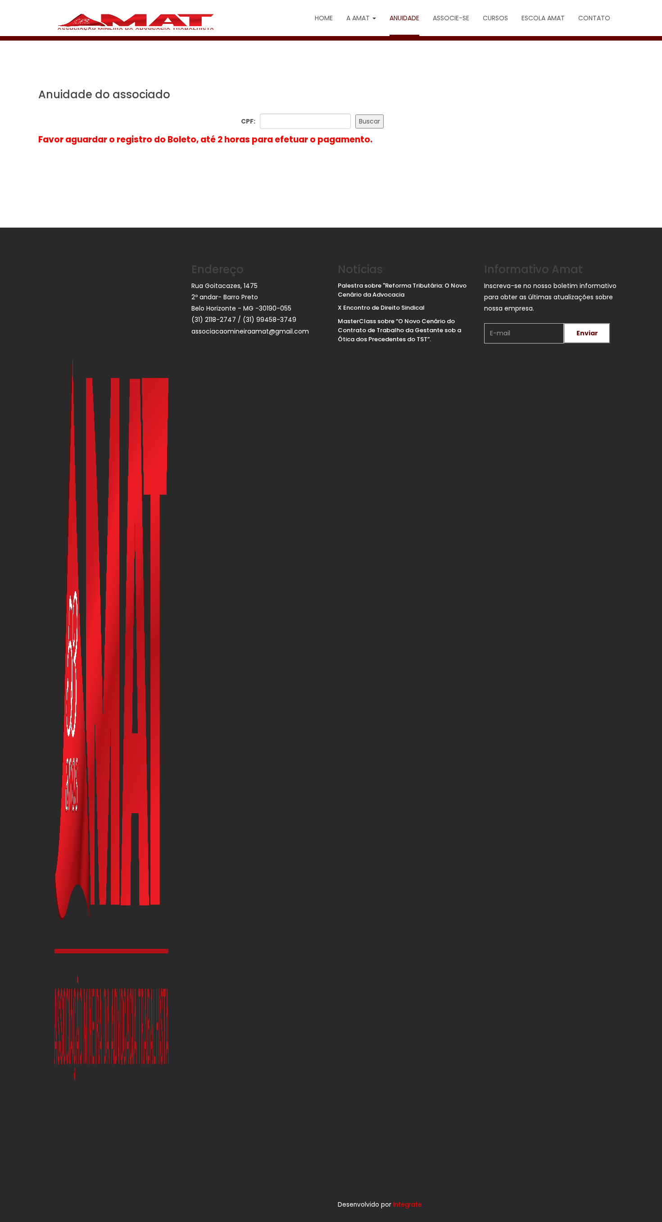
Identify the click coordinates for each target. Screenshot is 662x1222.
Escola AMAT (543, 18)
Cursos (495, 18)
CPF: (248, 121)
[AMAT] (136, 22)
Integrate (407, 1204)
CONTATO (594, 18)
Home (324, 18)
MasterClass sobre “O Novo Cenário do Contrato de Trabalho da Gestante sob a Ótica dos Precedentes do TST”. (399, 330)
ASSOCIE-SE (451, 18)
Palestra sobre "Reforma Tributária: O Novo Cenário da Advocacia (402, 290)
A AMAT (359, 18)
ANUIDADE (404, 18)
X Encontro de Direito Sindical (381, 307)
